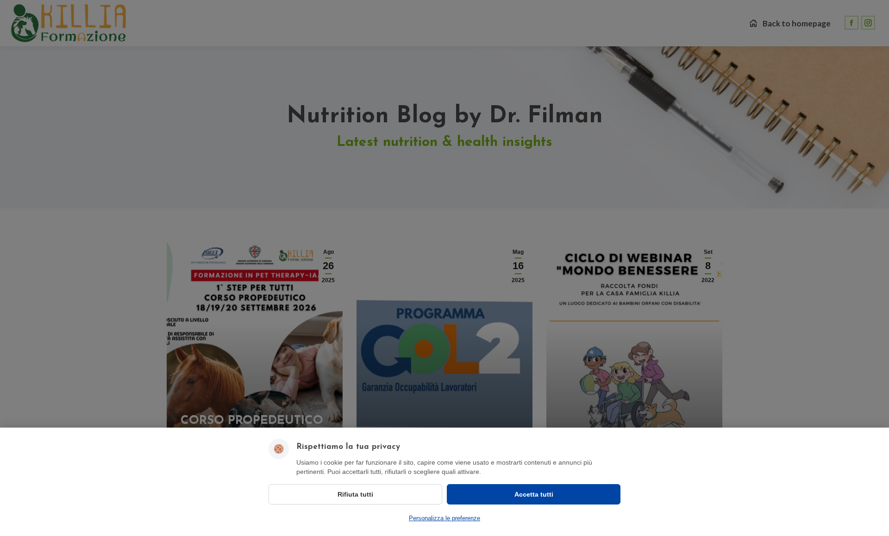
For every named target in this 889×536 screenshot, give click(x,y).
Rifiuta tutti (355, 494)
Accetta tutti (533, 494)
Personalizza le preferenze (444, 518)
